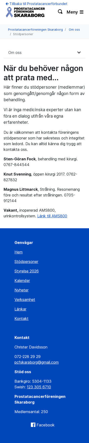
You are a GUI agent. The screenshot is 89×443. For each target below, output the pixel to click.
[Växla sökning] (60, 12)
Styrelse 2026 (26, 271)
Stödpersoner (26, 261)
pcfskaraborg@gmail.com (36, 362)
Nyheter (21, 290)
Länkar (20, 309)
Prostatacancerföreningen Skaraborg (35, 29)
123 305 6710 (39, 387)
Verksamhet (24, 299)
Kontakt (21, 318)
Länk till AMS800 (52, 216)
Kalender (22, 280)
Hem (18, 252)
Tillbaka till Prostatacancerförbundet (38, 4)
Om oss (74, 29)
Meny (73, 12)
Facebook (46, 425)
